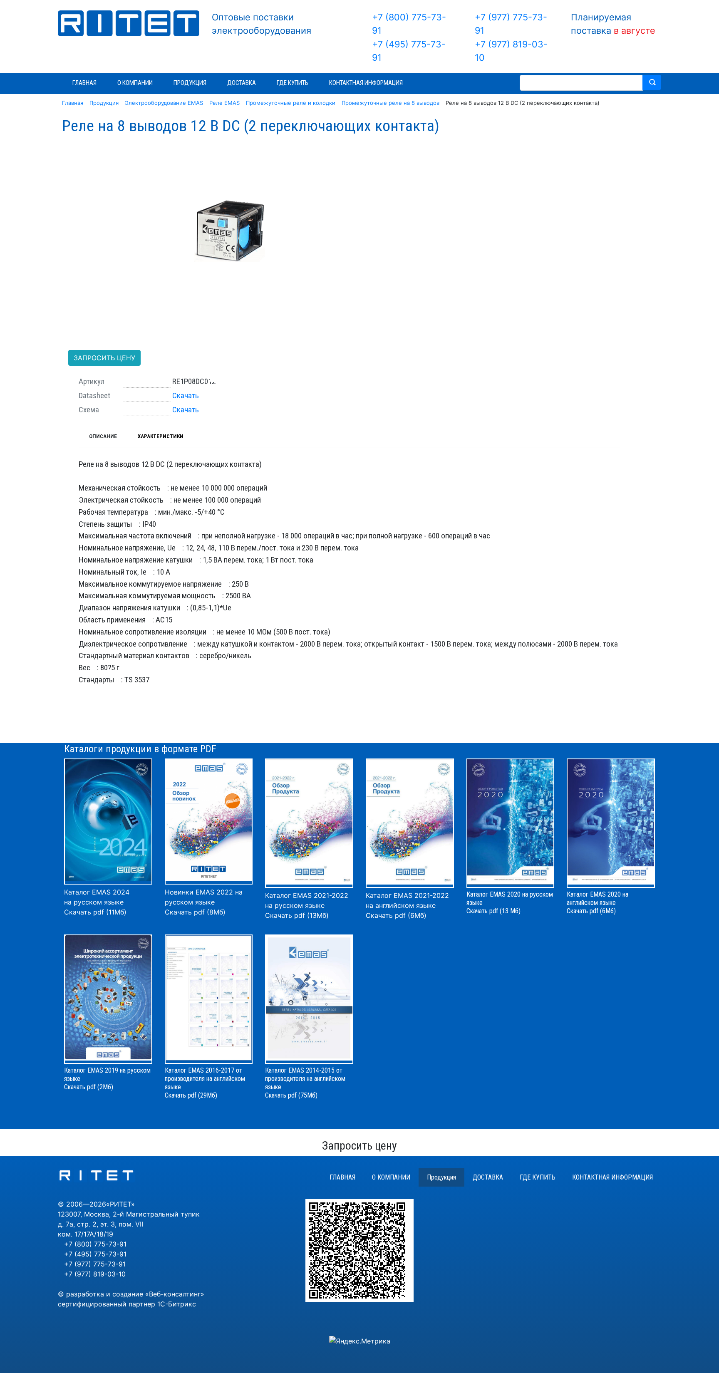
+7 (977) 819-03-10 (95, 1274)
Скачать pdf (180, 1095)
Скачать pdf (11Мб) (95, 912)
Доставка (488, 1177)
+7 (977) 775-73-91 (95, 1264)
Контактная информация (612, 1177)
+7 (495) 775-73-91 (95, 1254)
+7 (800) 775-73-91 (95, 1244)
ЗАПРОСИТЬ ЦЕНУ (104, 358)
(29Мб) (207, 1095)
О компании (391, 1177)
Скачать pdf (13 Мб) (493, 911)
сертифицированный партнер (106, 1304)
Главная (342, 1177)
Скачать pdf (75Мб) (291, 1095)
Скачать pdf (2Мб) (88, 1087)
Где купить (537, 1177)
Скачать (185, 395)
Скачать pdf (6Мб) (396, 915)
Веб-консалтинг (175, 1294)
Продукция (441, 1177)
